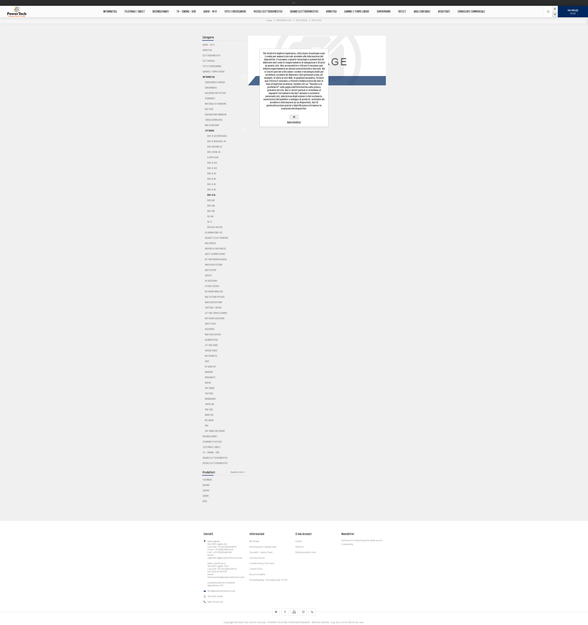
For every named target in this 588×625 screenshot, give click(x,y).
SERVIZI (208, 275)
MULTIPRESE (210, 243)
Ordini (298, 541)
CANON (206, 495)
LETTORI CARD (211, 345)
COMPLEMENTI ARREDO (215, 82)
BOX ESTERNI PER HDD (214, 296)
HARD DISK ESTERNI (213, 264)
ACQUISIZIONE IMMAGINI (215, 114)
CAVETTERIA (210, 323)
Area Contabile (257, 574)
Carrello (572, 12)
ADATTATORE (210, 270)
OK (294, 117)
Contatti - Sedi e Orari (261, 552)
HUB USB (209, 409)
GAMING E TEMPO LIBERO (213, 71)
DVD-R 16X (212, 168)
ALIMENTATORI (211, 339)
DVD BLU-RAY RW (214, 227)
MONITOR (209, 414)
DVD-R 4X (211, 184)
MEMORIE (209, 372)
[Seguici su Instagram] (303, 611)
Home (269, 20)
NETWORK (209, 420)
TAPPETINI (209, 404)
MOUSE (208, 382)
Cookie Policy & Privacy (262, 563)
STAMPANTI (210, 98)
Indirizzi (299, 546)
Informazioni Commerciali (262, 546)
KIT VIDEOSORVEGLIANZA (216, 259)
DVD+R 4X (211, 173)
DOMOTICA (207, 50)
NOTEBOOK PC (211, 355)
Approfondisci (294, 122)
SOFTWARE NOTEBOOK (215, 431)
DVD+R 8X (211, 178)
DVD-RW (211, 211)
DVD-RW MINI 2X (214, 146)
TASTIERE (209, 393)
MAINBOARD (210, 398)
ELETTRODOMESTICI (211, 55)
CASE (207, 361)
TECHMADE (207, 479)
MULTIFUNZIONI (212, 125)
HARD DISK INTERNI (213, 302)
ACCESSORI (210, 329)
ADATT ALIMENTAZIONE (215, 254)
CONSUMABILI (211, 87)
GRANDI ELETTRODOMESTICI (215, 457)
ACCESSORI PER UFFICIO (215, 93)
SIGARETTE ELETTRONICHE (216, 237)
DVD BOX (211, 200)
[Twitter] (276, 611)
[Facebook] (285, 611)
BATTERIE (209, 109)
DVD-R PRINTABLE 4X (216, 141)
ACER (205, 501)
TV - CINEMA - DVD (211, 452)
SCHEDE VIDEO (211, 350)
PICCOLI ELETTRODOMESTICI (215, 463)
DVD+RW (211, 205)
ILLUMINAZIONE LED (213, 232)
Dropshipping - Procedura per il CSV (268, 579)
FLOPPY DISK (212, 157)
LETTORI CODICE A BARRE (216, 313)
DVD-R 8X (211, 189)
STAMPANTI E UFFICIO (212, 441)
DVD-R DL (211, 195)
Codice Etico (256, 568)
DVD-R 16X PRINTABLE (217, 136)
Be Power (254, 541)
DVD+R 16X (212, 162)
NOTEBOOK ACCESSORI (215, 318)
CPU (206, 425)
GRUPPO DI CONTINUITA (215, 248)
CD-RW (210, 216)
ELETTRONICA (209, 60)
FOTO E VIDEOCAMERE (212, 66)
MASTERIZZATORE (213, 334)
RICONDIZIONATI (210, 436)
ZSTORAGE (209, 130)
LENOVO (206, 490)
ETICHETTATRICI (212, 286)
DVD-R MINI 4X (214, 152)
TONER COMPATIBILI (214, 119)
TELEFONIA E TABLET (212, 447)
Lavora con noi (257, 557)
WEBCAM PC (210, 377)
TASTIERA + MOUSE (213, 307)
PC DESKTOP (210, 366)
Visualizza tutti (237, 472)
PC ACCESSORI (211, 280)
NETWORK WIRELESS (214, 291)
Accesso (557, 9)
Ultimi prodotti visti (305, 552)
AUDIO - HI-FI (209, 44)
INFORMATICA (209, 77)
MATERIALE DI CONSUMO (215, 103)
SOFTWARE (210, 388)
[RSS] (312, 611)
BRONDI (206, 485)
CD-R (209, 221)
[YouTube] (294, 611)
